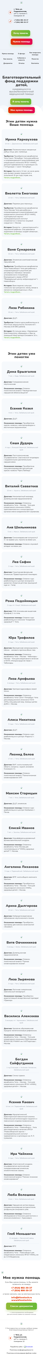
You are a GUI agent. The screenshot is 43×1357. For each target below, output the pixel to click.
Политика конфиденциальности (21, 1350)
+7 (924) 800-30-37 (21, 22)
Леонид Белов (21, 754)
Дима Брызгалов (21, 372)
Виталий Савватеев (21, 486)
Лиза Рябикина (21, 308)
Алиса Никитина (22, 720)
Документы (7, 63)
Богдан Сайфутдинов (21, 1061)
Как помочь (7, 59)
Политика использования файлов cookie (21, 1353)
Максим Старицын (21, 793)
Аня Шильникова (21, 527)
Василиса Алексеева (21, 1016)
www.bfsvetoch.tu (21, 1300)
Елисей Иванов (21, 828)
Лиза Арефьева (21, 679)
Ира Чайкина (21, 1154)
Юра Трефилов (21, 638)
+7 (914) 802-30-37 (21, 20)
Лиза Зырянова (21, 979)
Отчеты (21, 63)
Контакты (35, 63)
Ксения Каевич (21, 1102)
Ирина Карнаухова (21, 139)
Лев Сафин (21, 562)
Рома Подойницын (21, 601)
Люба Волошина (21, 1195)
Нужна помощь (8, 54)
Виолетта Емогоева (21, 193)
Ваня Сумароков (21, 250)
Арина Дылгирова (21, 906)
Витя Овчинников (22, 943)
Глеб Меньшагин (21, 1234)
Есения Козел (21, 409)
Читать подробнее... (12, 178)
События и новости (21, 59)
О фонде (21, 54)
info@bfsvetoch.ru (21, 1297)
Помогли (35, 59)
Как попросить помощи (35, 54)
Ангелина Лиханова (21, 867)
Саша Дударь (21, 443)
